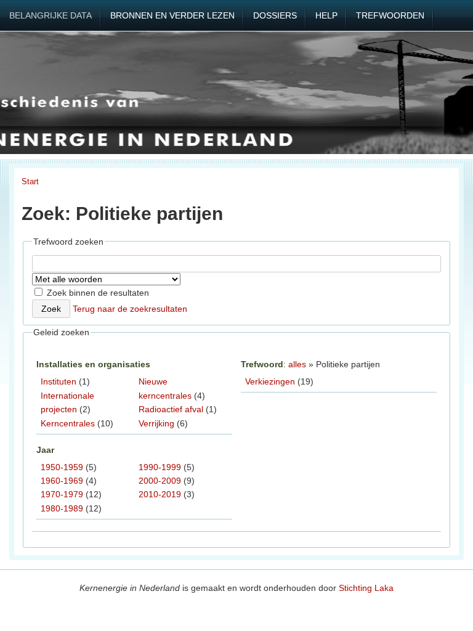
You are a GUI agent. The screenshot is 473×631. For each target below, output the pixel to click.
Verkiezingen (270, 381)
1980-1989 (62, 508)
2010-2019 (160, 494)
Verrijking (156, 423)
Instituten (58, 381)
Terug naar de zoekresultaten (130, 309)
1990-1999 (160, 467)
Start (30, 181)
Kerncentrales (68, 423)
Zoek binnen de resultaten (96, 293)
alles (297, 364)
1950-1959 (62, 467)
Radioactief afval (171, 409)
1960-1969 (62, 481)
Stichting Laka (366, 588)
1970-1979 (62, 494)
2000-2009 (160, 481)
